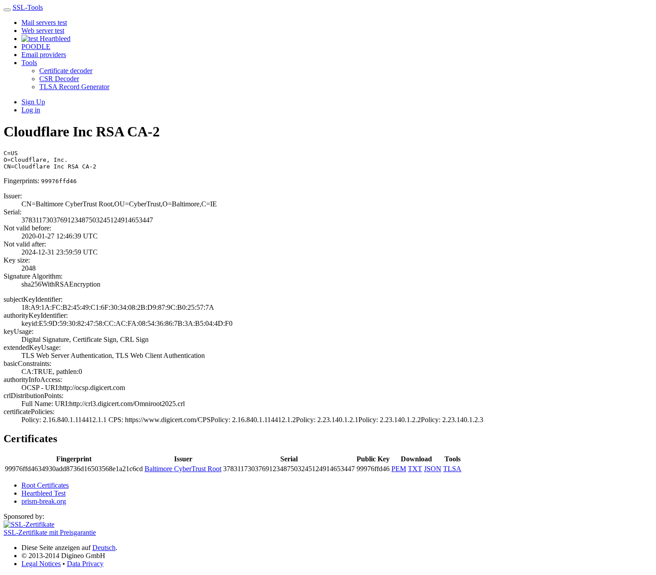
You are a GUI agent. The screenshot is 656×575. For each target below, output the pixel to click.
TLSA (452, 468)
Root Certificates (45, 485)
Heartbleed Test (43, 493)
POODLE (35, 46)
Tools (29, 62)
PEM (398, 468)
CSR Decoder (59, 78)
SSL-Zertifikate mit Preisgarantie (50, 532)
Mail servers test (44, 22)
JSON (432, 468)
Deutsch (104, 547)
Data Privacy (85, 563)
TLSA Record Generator (74, 86)
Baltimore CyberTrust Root (183, 468)
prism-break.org (43, 501)
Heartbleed (54, 38)
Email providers (43, 54)
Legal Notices (41, 563)
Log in (30, 110)
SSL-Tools (27, 7)
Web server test (42, 30)
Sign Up (33, 102)
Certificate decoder (65, 70)
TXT (415, 468)
